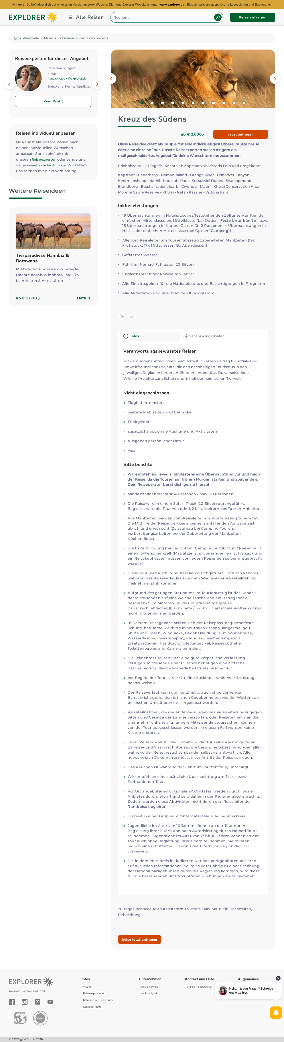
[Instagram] (25, 1002)
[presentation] (150, 336)
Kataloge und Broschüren (98, 1000)
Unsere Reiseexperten (199, 986)
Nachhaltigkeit (149, 993)
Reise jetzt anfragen (139, 939)
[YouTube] (50, 1002)
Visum (87, 986)
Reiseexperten (44, 159)
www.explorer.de (172, 4)
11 (245, 103)
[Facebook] (12, 1002)
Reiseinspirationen (94, 993)
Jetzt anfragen (241, 134)
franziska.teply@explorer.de (67, 78)
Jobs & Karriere (149, 986)
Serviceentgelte (92, 1006)
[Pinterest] (37, 1002)
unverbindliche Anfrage (46, 165)
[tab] (150, 337)
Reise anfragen (253, 17)
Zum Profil (53, 101)
